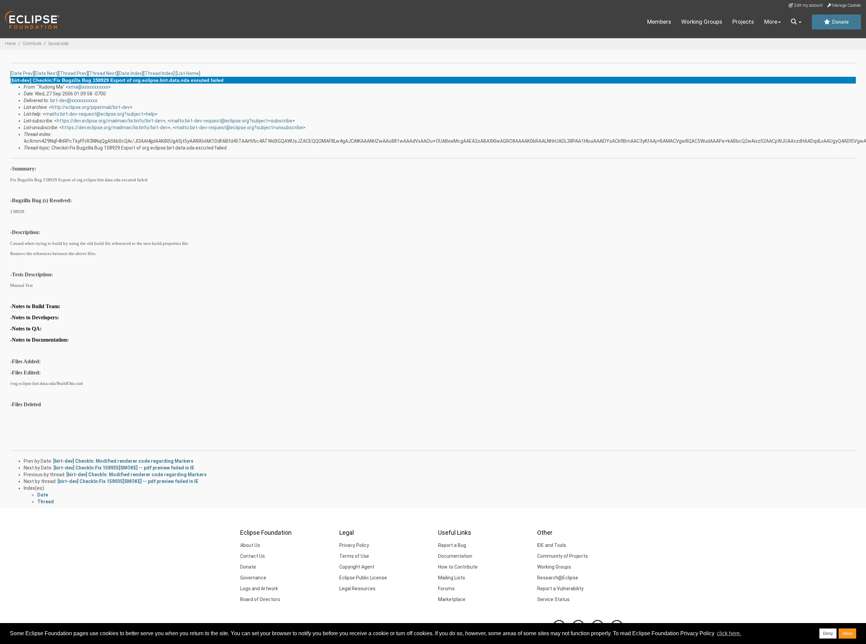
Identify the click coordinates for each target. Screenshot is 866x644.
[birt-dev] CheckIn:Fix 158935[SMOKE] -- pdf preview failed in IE (123, 467)
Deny (828, 633)
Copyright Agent (356, 567)
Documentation (455, 556)
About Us (250, 545)
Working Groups (701, 21)
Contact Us (252, 556)
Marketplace (451, 599)
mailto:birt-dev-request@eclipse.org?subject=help (100, 114)
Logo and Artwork (259, 588)
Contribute (32, 43)
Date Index (130, 73)
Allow (847, 633)
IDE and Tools (551, 545)
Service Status (553, 599)
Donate (839, 22)
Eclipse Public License (363, 577)
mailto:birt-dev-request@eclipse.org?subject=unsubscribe (239, 127)
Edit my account (808, 5)
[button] (796, 22)
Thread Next (102, 73)
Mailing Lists (451, 577)
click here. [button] (729, 633)
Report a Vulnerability (560, 588)
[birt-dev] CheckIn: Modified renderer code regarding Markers (123, 461)
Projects (743, 21)
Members (659, 21)
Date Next (46, 73)
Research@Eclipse (557, 577)
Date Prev (22, 73)
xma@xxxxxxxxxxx (88, 87)
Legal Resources (357, 588)
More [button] (770, 21)
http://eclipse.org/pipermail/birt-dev (90, 107)
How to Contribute (458, 567)
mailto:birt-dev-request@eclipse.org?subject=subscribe (231, 120)
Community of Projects (562, 556)
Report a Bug (452, 545)
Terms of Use (354, 556)
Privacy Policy (354, 545)
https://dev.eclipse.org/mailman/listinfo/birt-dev (110, 120)
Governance (253, 577)
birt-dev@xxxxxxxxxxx (73, 100)
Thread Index (159, 73)
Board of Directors (260, 599)
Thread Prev (73, 73)
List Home (188, 73)
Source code (58, 43)
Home (10, 43)
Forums (446, 588)
